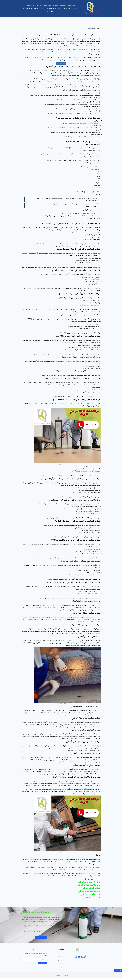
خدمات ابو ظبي (47, 5)
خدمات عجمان (48, 9)
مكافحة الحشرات (61, 953)
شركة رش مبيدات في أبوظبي (89, 882)
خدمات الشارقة (75, 9)
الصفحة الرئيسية (71, 5)
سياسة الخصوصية (51, 12)
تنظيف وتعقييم (61, 956)
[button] (4, 974)
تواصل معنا (25, 9)
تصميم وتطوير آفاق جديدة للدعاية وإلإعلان (61, 975)
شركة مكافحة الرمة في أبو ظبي (89, 885)
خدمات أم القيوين (31, 5)
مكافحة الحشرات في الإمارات (59, 5)
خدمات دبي (39, 5)
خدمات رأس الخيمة (58, 9)
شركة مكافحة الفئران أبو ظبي (89, 891)
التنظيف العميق (61, 960)
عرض (89, 28)
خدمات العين (67, 9)
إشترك (42, 963)
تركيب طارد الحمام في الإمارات (36, 9)
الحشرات (86, 227)
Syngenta (76, 246)
